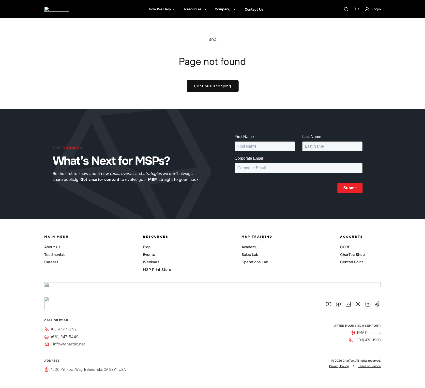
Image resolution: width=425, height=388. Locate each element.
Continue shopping (212, 86)
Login (376, 9)
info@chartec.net (69, 344)
